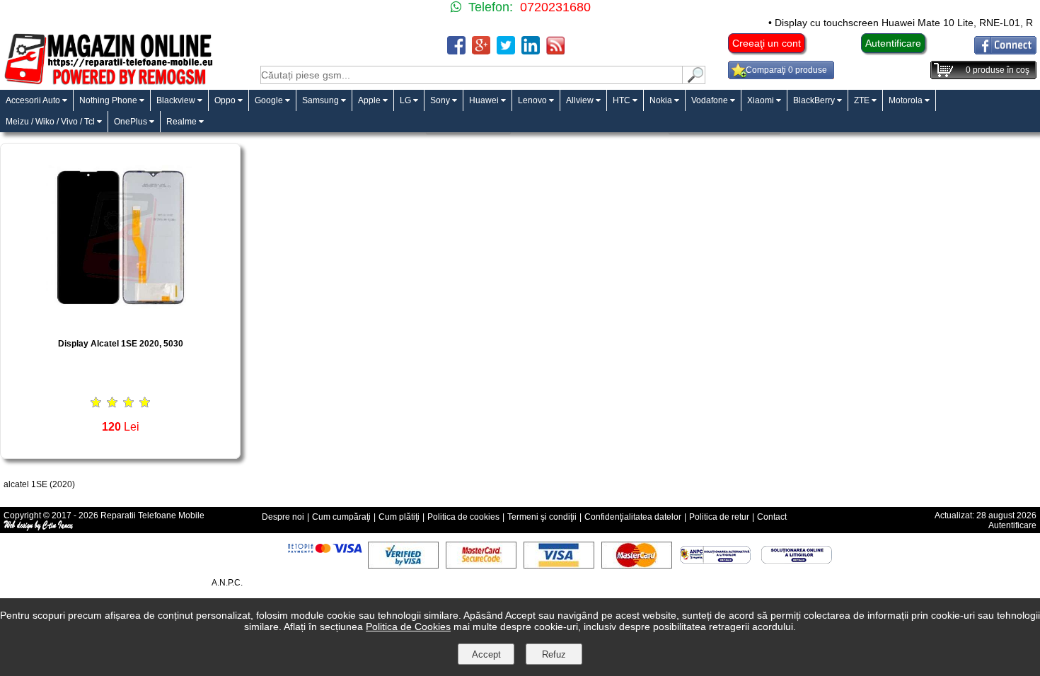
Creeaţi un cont (766, 43)
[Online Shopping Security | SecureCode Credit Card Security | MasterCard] (481, 565)
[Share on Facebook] (456, 51)
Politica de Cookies (408, 626)
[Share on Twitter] (506, 51)
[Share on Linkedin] (530, 51)
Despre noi (283, 517)
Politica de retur (719, 517)
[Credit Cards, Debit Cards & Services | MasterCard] (636, 565)
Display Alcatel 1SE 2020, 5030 (120, 344)
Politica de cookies (463, 517)
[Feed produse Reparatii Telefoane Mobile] (555, 51)
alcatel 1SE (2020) (39, 484)
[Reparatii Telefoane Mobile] (108, 83)
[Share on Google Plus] (481, 51)
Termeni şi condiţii (542, 517)
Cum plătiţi (399, 517)
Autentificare (893, 43)
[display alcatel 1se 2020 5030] (120, 323)
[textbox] (471, 75)
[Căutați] (694, 80)
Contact (772, 517)
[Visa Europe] (559, 565)
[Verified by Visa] (403, 565)
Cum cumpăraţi (341, 517)
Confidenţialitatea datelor (632, 517)
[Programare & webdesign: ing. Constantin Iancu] (39, 528)
